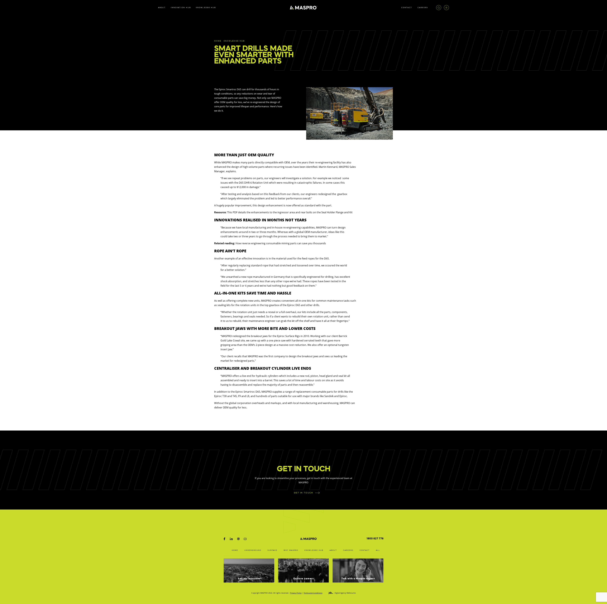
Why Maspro (291, 550)
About (333, 550)
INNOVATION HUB (181, 7)
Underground (252, 550)
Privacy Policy (296, 593)
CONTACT (406, 7)
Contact (365, 550)
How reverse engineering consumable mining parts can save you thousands (281, 243)
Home (217, 41)
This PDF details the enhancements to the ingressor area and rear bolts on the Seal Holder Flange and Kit (290, 212)
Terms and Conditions (313, 593)
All (378, 550)
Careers (348, 550)
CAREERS (423, 7)
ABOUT (162, 7)
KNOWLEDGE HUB (206, 7)
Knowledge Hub (234, 41)
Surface (272, 550)
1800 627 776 (375, 538)
